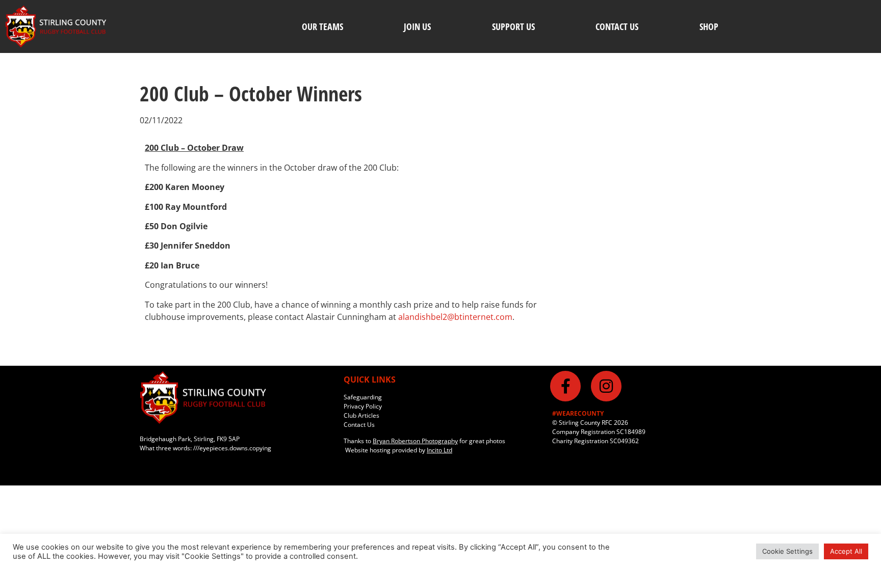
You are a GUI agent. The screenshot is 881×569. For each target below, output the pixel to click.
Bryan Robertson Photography (415, 441)
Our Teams (322, 26)
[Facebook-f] (565, 386)
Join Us (417, 26)
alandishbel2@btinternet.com (455, 316)
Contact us (616, 26)
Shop (708, 26)
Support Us (513, 26)
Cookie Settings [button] (787, 551)
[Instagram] (606, 386)
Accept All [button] (846, 551)
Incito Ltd (439, 450)
